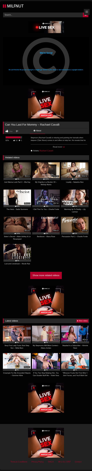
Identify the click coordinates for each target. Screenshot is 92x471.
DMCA (51, 462)
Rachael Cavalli (46, 151)
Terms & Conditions (19, 462)
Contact (78, 462)
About (38, 131)
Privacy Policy (38, 462)
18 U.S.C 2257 (64, 462)
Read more (58, 147)
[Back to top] (84, 464)
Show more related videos (46, 275)
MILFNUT (15, 5)
